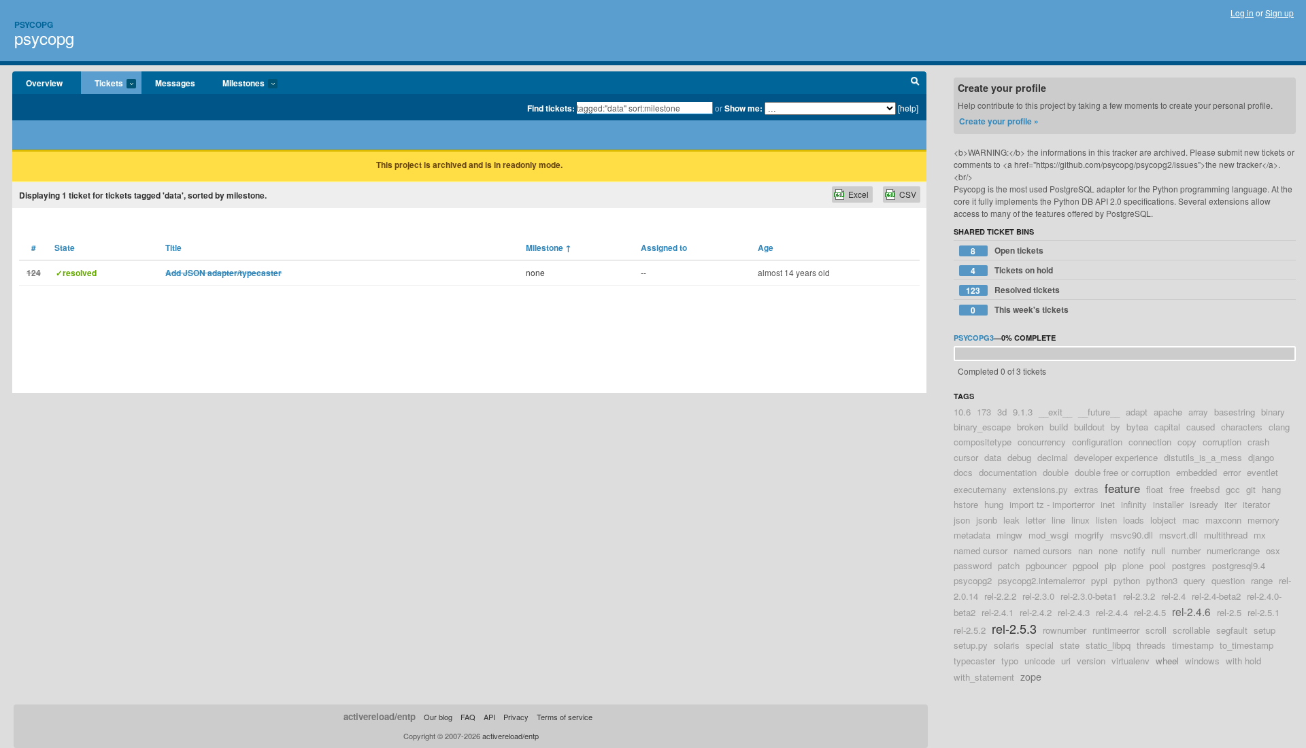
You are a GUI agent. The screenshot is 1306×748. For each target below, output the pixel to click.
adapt (1137, 411)
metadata (972, 534)
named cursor (980, 550)
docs (963, 472)
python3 (1161, 580)
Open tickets (1007, 250)
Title (173, 247)
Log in (1242, 12)
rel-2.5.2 (970, 630)
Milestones (237, 83)
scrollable (1191, 630)
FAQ (468, 716)
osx (1273, 550)
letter (1035, 519)
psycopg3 (974, 338)
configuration (1097, 441)
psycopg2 (973, 580)
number (1186, 550)
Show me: (743, 108)
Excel (858, 194)
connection (1149, 441)
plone (1132, 565)
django (1261, 457)
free (1176, 489)
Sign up (1279, 12)
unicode (1039, 660)
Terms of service (564, 716)
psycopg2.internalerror (1041, 580)
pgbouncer (1046, 565)
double (1056, 472)
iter (1230, 504)
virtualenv (1130, 660)
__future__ (1099, 411)
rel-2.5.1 (1263, 612)
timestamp (1192, 645)
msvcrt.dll (1178, 534)
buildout (1089, 426)
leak (1011, 519)
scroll (1156, 630)
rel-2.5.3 (1014, 628)
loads (1133, 519)
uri (1066, 660)
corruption (1222, 441)
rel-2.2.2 (1000, 596)
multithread (1226, 534)
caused (1200, 426)
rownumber (1064, 630)
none (1108, 550)
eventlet (1262, 472)
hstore (966, 504)
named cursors (1043, 550)
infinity (1134, 504)
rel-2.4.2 (1036, 612)
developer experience (1116, 457)
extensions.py (1040, 489)
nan (1085, 550)
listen (1106, 519)
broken (1030, 426)
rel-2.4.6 (1191, 611)
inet (1108, 504)
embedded (1196, 472)
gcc (1233, 489)
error (1232, 472)
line (1058, 519)
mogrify (1089, 534)
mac (1190, 519)
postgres (1189, 565)
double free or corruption (1122, 472)
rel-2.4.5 (1150, 612)
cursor (966, 457)
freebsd (1205, 489)
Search (915, 83)
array (1198, 411)
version (1091, 660)
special (1040, 645)
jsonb (986, 519)
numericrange (1233, 550)
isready (1204, 504)
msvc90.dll (1131, 534)
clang (1279, 426)
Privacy (516, 716)
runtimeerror (1115, 630)
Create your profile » (999, 121)
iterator (1256, 504)
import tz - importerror (1051, 504)
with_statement (984, 676)
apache (1168, 411)
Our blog (438, 716)
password (973, 565)
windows (1202, 660)
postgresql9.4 (1238, 565)
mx (1260, 534)
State (64, 247)
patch (1009, 565)
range (1262, 580)
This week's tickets (1020, 309)
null (1158, 550)
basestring (1234, 411)
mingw (1009, 534)
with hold (1243, 660)
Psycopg (33, 24)
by (1115, 426)
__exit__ (1055, 411)
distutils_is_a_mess (1203, 457)
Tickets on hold (1012, 270)
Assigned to (664, 247)
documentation (1008, 472)
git (1251, 489)
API (489, 716)
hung (993, 504)
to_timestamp (1246, 645)
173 (984, 411)
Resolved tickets (1013, 290)
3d (1002, 411)
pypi (1099, 580)
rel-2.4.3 (1074, 612)
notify (1134, 550)
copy (1186, 441)
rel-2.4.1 (998, 612)
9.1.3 (1023, 411)
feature (1122, 488)
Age (765, 247)
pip (1110, 565)
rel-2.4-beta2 (1216, 596)
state (1069, 645)
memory (1263, 519)
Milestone (548, 247)
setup (1264, 630)
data (992, 457)
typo (1009, 660)
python (1127, 580)
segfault (1232, 630)
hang (1271, 489)
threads (1151, 645)
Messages (175, 83)
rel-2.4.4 (1112, 612)
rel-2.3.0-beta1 (1088, 596)
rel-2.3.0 (1038, 596)
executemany (980, 489)
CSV (907, 194)
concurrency (1042, 441)
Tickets (102, 83)
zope (1030, 676)
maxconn (1223, 519)
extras (1086, 489)
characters (1241, 426)
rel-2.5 (1229, 612)
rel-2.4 (1173, 596)
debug (1019, 457)
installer (1168, 504)
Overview (44, 83)
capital (1167, 426)
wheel (1167, 660)
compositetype (982, 441)
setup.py (971, 645)
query (1194, 580)
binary (1273, 411)
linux (1080, 519)
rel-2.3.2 (1139, 596)
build (1059, 426)
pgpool (1086, 565)
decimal (1052, 457)
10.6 (962, 411)
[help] (908, 108)
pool (1158, 565)
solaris (1007, 645)
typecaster (974, 660)
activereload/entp (380, 716)
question (1228, 580)
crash (1258, 441)
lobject (1163, 519)
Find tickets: (551, 108)
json (962, 519)
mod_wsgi (1048, 534)
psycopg (44, 38)
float (1154, 489)
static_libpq (1108, 645)
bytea (1137, 426)
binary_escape (982, 426)
